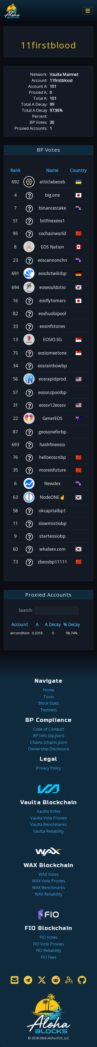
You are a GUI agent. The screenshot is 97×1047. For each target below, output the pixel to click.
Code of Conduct (48, 729)
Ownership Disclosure (48, 749)
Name (52, 170)
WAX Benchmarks (48, 887)
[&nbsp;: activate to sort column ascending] (29, 170)
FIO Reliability (48, 950)
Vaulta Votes (48, 811)
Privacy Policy (48, 768)
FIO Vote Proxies (48, 944)
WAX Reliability (48, 894)
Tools (48, 696)
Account (19, 624)
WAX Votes (49, 874)
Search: (26, 610)
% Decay (71, 624)
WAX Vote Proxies (48, 881)
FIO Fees (48, 957)
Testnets (48, 710)
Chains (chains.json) (48, 742)
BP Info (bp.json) (48, 735)
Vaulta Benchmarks (48, 824)
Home (48, 690)
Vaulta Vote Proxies (48, 818)
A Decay (53, 624)
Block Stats (48, 703)
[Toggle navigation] (87, 11)
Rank (15, 170)
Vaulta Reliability (48, 831)
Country (78, 170)
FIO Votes (48, 937)
